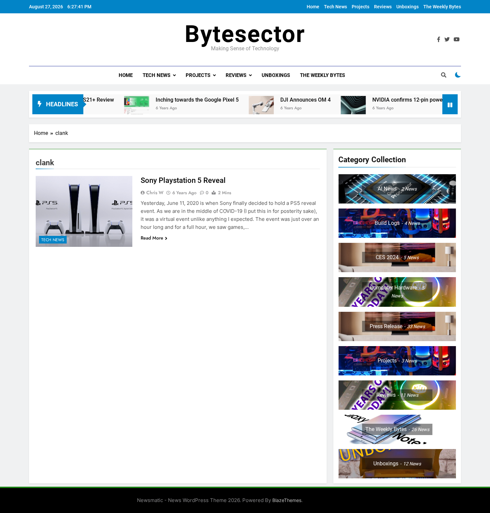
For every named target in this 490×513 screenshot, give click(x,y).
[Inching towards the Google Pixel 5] (118, 108)
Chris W (154, 192)
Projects (360, 6)
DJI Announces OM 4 (288, 100)
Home (313, 6)
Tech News (335, 6)
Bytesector (245, 34)
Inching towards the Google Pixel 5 (179, 100)
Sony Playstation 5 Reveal (183, 180)
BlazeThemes (286, 500)
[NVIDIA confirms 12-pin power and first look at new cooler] (335, 108)
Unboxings (407, 6)
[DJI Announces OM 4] (243, 108)
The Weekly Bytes (442, 6)
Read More (152, 238)
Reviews (383, 6)
